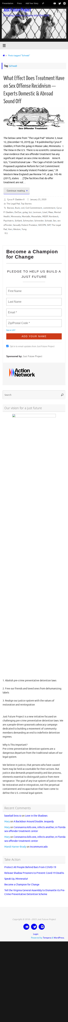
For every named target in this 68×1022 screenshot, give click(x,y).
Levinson (37, 212)
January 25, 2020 (38, 199)
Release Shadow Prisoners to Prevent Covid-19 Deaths (34, 870)
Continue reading (16, 190)
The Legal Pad (13, 203)
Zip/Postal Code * (18, 321)
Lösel (44, 212)
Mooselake (36, 216)
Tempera (47, 934)
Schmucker (28, 220)
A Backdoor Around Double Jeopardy (34, 818)
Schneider (39, 220)
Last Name (14, 300)
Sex (54, 220)
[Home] (3, 55)
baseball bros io (12, 812)
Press (19, 3)
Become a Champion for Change (21, 881)
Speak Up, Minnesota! (16, 875)
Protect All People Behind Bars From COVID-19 (30, 864)
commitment (49, 208)
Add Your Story (32, 3)
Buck (17, 208)
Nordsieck (53, 216)
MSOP (45, 216)
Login (35, 931)
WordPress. (59, 934)
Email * (12, 310)
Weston (17, 229)
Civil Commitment (33, 208)
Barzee (10, 208)
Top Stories (26, 203)
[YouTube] (54, 3)
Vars (10, 229)
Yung (24, 229)
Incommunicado (39, 843)
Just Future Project (17, 10)
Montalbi (26, 216)
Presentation (7, 3)
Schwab (48, 220)
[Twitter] (58, 3)
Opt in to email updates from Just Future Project (32, 345)
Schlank (18, 220)
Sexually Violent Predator (25, 225)
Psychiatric (8, 220)
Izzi (30, 212)
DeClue (17, 212)
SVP (49, 225)
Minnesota (16, 216)
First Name (14, 289)
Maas (50, 212)
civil (22, 208)
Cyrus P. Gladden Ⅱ (15, 199)
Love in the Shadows (36, 812)
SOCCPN (42, 225)
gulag (25, 212)
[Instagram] (63, 3)
